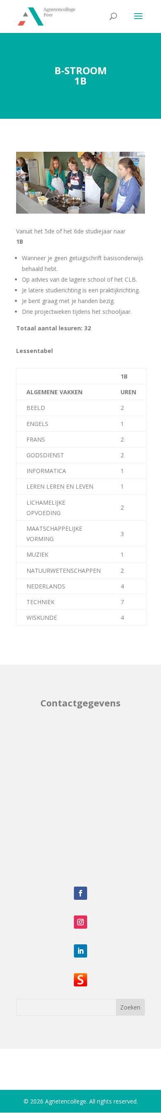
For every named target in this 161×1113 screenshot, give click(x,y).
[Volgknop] (80, 893)
